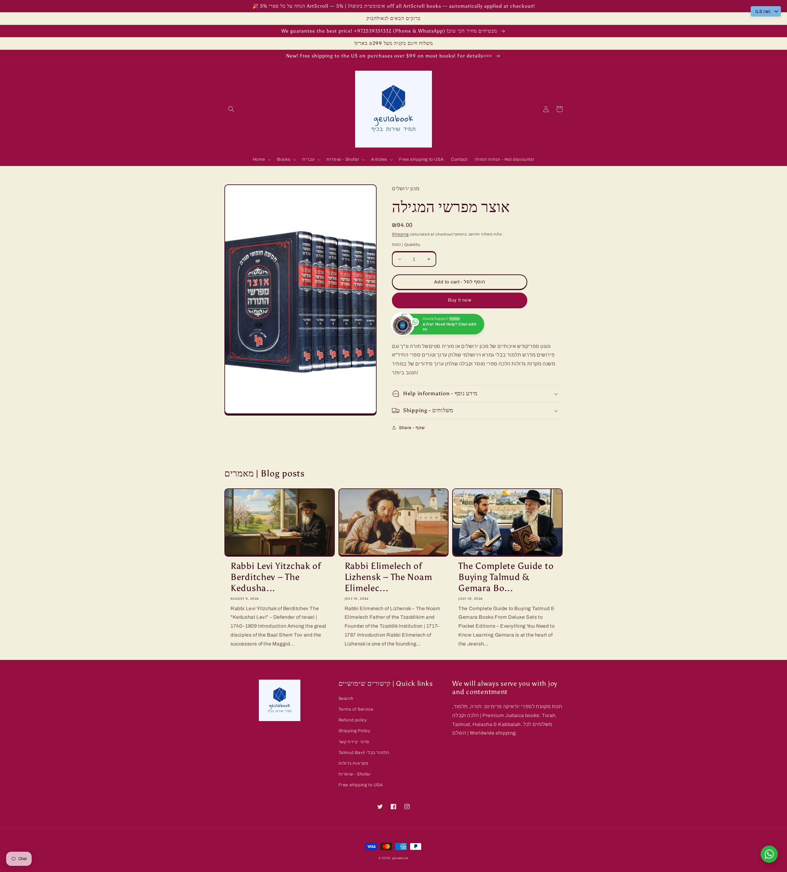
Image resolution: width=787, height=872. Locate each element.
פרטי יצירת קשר (354, 742)
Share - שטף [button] (412, 427)
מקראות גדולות (353, 763)
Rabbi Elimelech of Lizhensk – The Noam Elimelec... (388, 577)
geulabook (400, 858)
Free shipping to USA (360, 785)
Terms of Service (356, 709)
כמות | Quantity (406, 245)
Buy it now (460, 300)
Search (346, 698)
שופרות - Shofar (354, 774)
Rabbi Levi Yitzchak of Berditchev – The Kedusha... (276, 577)
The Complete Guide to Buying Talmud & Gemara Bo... (505, 577)
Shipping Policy (354, 730)
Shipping (400, 234)
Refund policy (352, 720)
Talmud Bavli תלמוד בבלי (364, 752)
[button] (231, 109)
